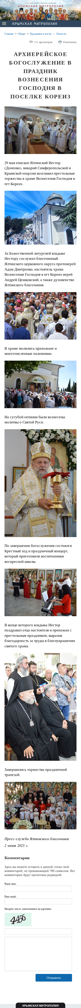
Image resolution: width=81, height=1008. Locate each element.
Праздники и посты (41, 33)
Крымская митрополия (40, 1005)
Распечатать (69, 42)
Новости (61, 33)
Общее (21, 33)
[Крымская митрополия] (34, 24)
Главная (9, 33)
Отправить (54, 977)
